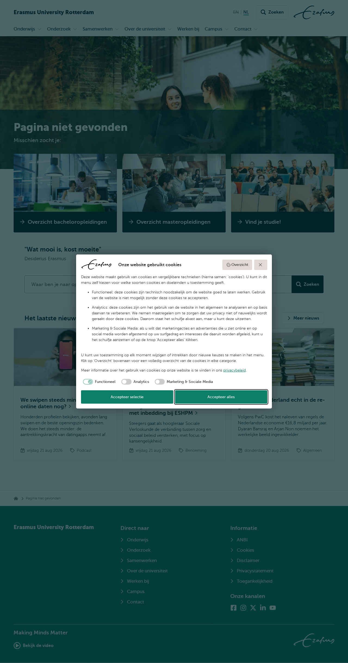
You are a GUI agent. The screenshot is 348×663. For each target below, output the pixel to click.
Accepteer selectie (127, 397)
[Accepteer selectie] (260, 265)
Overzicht (239, 265)
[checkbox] (98, 382)
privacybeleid (234, 370)
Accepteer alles (221, 397)
